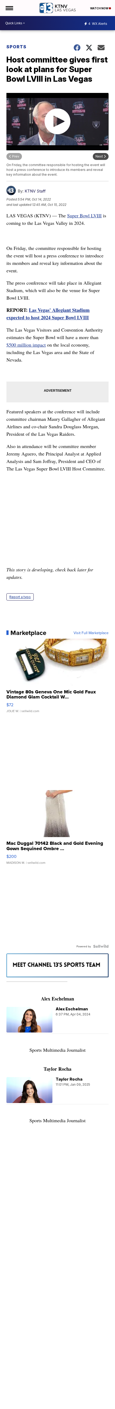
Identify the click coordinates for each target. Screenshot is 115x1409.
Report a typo (20, 597)
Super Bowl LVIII (84, 215)
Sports (16, 46)
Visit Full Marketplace (91, 633)
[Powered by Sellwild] (101, 946)
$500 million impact (26, 345)
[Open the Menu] (9, 8)
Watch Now (99, 8)
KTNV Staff (35, 191)
